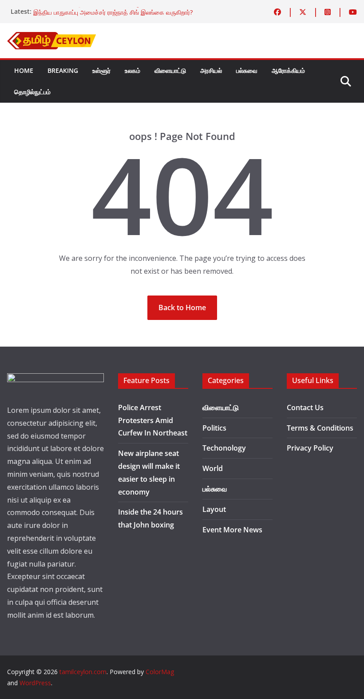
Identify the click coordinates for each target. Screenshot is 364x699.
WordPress (35, 683)
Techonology (224, 448)
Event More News (232, 530)
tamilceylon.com (83, 671)
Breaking (62, 70)
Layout (214, 509)
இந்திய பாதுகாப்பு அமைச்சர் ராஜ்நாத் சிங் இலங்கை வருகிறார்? (113, 16)
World (212, 468)
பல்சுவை (246, 70)
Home (23, 70)
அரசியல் (211, 70)
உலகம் (132, 70)
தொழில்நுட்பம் (32, 92)
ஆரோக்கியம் (288, 70)
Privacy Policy (310, 448)
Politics (214, 428)
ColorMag (160, 671)
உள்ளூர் (101, 70)
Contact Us (305, 407)
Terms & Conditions (320, 428)
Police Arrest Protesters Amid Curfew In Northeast (152, 420)
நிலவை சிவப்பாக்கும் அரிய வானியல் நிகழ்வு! (90, 7)
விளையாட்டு (170, 70)
